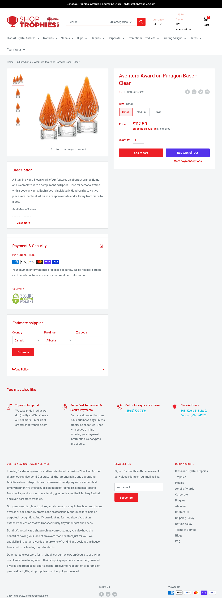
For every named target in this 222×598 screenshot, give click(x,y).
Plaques (96, 38)
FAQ (177, 541)
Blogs (178, 535)
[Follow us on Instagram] (108, 593)
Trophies (48, 38)
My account (182, 26)
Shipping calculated (145, 128)
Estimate (23, 352)
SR (120, 91)
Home (10, 61)
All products (24, 61)
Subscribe (126, 497)
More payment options (188, 161)
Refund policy (183, 523)
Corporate (114, 38)
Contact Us (182, 512)
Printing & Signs (172, 38)
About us (180, 506)
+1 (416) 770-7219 (135, 410)
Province (50, 332)
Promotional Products (141, 38)
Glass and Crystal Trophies (191, 471)
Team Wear (14, 49)
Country (17, 332)
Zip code (81, 332)
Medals (65, 38)
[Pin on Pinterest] (194, 91)
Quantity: (125, 139)
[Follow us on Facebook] (101, 593)
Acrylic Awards (184, 488)
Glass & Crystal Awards (21, 38)
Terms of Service (185, 529)
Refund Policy (20, 369)
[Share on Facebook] (187, 91)
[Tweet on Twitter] (200, 91)
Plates (194, 38)
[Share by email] (207, 91)
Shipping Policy (184, 517)
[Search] (141, 22)
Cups (80, 38)
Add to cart (141, 152)
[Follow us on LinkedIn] (114, 593)
